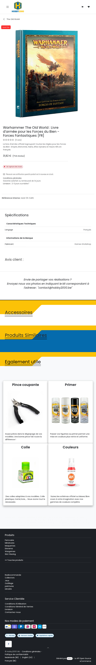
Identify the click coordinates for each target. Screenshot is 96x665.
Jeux (7, 580)
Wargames (10, 551)
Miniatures (9, 543)
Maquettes (10, 545)
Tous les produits (15, 560)
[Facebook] (8, 644)
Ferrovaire (9, 540)
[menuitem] (12, 657)
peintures (9, 586)
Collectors (9, 577)
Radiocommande (13, 575)
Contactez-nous (13, 612)
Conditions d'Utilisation (15, 603)
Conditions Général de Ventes (19, 606)
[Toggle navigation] (7, 6)
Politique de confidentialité (16, 654)
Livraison (6, 183)
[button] (48, 648)
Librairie (8, 589)
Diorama (9, 548)
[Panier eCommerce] (82, 6)
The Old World (13, 19)
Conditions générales (31, 651)
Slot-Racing (10, 554)
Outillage (9, 583)
